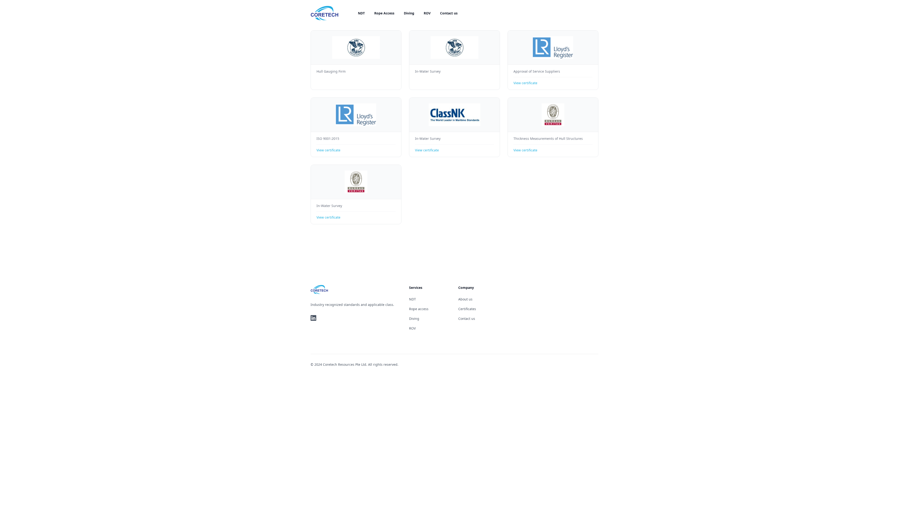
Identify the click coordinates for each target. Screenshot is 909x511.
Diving (409, 13)
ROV (427, 13)
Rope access (418, 309)
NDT (361, 13)
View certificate (525, 83)
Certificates (467, 309)
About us (465, 299)
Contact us (449, 13)
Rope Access (384, 13)
